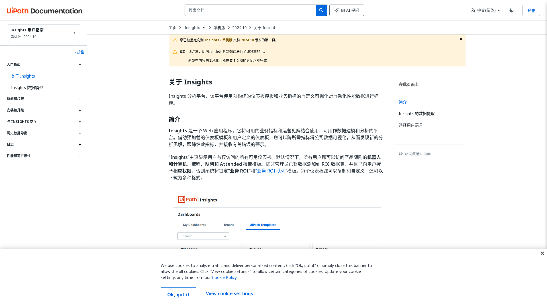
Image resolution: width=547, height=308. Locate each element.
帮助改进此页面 (418, 153)
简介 (174, 119)
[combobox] (251, 10)
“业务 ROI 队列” (271, 170)
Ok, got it (178, 294)
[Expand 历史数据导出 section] (79, 133)
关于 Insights (265, 28)
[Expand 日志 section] (79, 144)
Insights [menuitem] (192, 27)
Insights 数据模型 (27, 87)
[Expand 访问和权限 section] (79, 99)
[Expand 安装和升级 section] (79, 110)
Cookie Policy (224, 277)
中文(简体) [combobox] (483, 10)
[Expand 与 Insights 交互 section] (79, 121)
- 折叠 (79, 52)
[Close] (542, 253)
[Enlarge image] (277, 237)
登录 (531, 10)
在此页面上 (409, 84)
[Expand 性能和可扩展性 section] (79, 156)
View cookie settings (229, 293)
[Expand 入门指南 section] (79, 64)
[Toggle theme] (512, 10)
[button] (44, 76)
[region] (273, 278)
